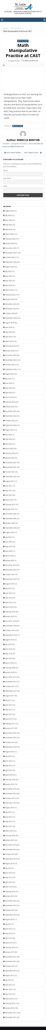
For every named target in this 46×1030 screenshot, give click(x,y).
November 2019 (10, 570)
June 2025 (8, 276)
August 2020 (9, 532)
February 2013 (10, 947)
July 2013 (8, 924)
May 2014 (8, 877)
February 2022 (10, 453)
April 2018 (8, 658)
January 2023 (9, 407)
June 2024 (8, 327)
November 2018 (10, 626)
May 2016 (8, 766)
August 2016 (9, 752)
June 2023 (8, 383)
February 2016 (10, 780)
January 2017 (9, 728)
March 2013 (9, 943)
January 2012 (9, 1008)
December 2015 (10, 789)
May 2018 (8, 654)
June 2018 (8, 649)
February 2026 (10, 239)
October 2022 (10, 421)
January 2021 (9, 509)
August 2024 (9, 323)
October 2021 (10, 472)
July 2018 (8, 644)
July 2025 (8, 271)
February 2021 (10, 504)
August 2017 (9, 696)
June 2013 (8, 929)
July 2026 (8, 215)
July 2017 (8, 700)
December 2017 (10, 677)
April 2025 (8, 285)
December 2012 (10, 957)
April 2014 (8, 882)
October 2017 (10, 686)
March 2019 (9, 607)
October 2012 (10, 966)
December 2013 (10, 901)
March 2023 (9, 397)
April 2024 (8, 337)
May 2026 (8, 225)
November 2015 (10, 793)
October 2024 (10, 313)
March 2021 (9, 500)
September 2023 (11, 369)
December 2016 (10, 733)
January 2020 (9, 560)
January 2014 (9, 896)
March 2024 (9, 341)
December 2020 (10, 514)
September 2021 (11, 476)
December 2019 (10, 565)
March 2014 (9, 887)
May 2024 (8, 332)
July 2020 (8, 537)
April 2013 (8, 938)
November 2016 (10, 738)
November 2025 (10, 253)
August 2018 (9, 640)
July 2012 (8, 980)
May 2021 (8, 490)
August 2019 (9, 584)
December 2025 (10, 248)
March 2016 (9, 775)
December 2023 (10, 355)
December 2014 (10, 845)
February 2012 (10, 1003)
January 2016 (9, 784)
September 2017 (11, 691)
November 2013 (10, 905)
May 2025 (8, 281)
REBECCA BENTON (31, 61)
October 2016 (10, 742)
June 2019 (8, 593)
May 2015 (8, 821)
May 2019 (8, 598)
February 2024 (10, 346)
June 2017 (8, 705)
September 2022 (11, 425)
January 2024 (9, 351)
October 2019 (10, 574)
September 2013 (11, 915)
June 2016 (8, 761)
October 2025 (10, 257)
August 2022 (9, 430)
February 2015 (10, 836)
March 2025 (9, 290)
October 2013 (10, 910)
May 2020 (8, 546)
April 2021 (8, 495)
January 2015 (9, 840)
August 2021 (9, 481)
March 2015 (9, 831)
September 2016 (11, 747)
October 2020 (10, 523)
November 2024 (10, 309)
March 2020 (9, 556)
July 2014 (8, 868)
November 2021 (10, 467)
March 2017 (9, 719)
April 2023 (8, 393)
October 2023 (10, 365)
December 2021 (10, 463)
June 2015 (8, 817)
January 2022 (9, 458)
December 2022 (10, 411)
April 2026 (8, 229)
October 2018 (10, 630)
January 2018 (9, 672)
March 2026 (9, 234)
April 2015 (8, 826)
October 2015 (10, 798)
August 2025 (9, 267)
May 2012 (8, 989)
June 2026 (8, 220)
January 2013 (9, 952)
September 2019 (11, 579)
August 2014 (9, 863)
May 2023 (8, 388)
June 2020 (8, 542)
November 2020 (10, 518)
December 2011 (10, 1013)
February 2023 (10, 402)
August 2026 (9, 211)
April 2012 (8, 994)
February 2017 (10, 724)
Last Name (7, 178)
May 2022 (8, 439)
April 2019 (8, 602)
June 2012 (8, 985)
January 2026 (9, 243)
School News (23, 41)
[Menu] (2, 20)
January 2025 (9, 299)
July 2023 (8, 379)
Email (5, 186)
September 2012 (11, 971)
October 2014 (10, 854)
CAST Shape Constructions (33, 152)
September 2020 (11, 528)
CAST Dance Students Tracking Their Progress (14, 152)
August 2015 (9, 808)
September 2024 (11, 318)
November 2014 (10, 849)
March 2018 (9, 663)
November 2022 (10, 416)
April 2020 (8, 551)
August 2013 (9, 919)
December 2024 (10, 304)
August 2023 (9, 374)
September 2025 (11, 262)
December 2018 (10, 621)
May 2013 (8, 933)
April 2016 (8, 770)
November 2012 (10, 961)
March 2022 (9, 448)
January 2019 (9, 616)
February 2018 (10, 668)
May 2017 (8, 710)
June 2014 (8, 873)
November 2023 (10, 360)
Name (5, 170)
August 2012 (9, 975)
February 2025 (10, 295)
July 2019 (8, 588)
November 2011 (10, 1017)
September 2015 (11, 803)
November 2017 (10, 682)
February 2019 (10, 612)
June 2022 (8, 435)
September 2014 (11, 859)
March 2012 (9, 999)
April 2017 (8, 714)
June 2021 (8, 486)
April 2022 (8, 444)
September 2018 (11, 635)
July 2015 (8, 812)
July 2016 (8, 756)
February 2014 (10, 891)
